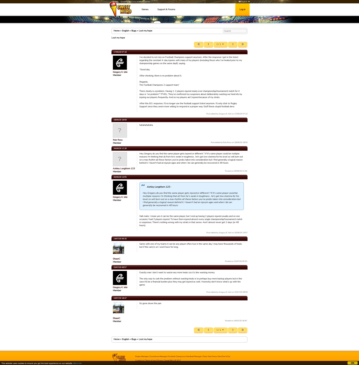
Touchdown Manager (158, 356)
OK (352, 363)
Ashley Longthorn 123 (124, 168)
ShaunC (116, 258)
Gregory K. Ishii (120, 72)
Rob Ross (118, 139)
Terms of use (150, 360)
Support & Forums (166, 9)
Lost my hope (145, 30)
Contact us (139, 360)
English (244, 1)
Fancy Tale (216, 356)
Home (117, 30)
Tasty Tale (207, 356)
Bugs (133, 30)
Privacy (160, 360)
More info (77, 363)
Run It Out (226, 356)
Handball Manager (194, 356)
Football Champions (176, 356)
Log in (242, 9)
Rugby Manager (142, 356)
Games (145, 9)
